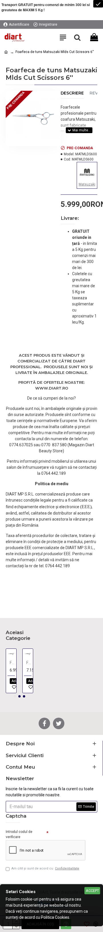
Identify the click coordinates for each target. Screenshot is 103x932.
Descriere (72, 93)
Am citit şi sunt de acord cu (45, 868)
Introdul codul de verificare (19, 834)
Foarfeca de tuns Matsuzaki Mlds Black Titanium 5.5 (12, 662)
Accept (92, 890)
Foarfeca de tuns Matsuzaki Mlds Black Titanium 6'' (28, 662)
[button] (15, 696)
